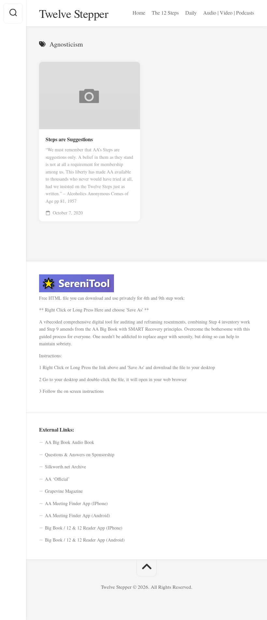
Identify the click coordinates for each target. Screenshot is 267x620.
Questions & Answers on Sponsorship (79, 454)
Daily (191, 12)
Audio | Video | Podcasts (228, 12)
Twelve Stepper (73, 13)
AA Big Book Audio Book (69, 442)
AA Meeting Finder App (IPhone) (76, 503)
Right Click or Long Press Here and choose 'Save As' (94, 310)
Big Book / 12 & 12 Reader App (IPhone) (83, 528)
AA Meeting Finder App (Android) (77, 515)
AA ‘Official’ (57, 479)
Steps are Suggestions (69, 139)
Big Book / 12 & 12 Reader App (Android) (85, 540)
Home (139, 12)
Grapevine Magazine (64, 491)
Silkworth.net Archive (65, 466)
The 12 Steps (165, 12)
